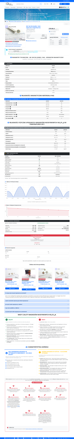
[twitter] (65, 7)
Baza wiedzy (20, 438)
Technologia (13, 7)
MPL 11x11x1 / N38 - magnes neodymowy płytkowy (11, 282)
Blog (27, 7)
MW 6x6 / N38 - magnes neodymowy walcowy (59, 282)
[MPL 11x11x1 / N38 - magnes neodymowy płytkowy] (12, 273)
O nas (16, 438)
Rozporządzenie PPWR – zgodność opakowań (13, 46)
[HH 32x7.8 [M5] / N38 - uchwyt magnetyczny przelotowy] (45, 273)
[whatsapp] (66, 7)
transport (53, 31)
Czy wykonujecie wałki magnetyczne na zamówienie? (16, 311)
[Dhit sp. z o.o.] (9, 4)
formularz (36, 50)
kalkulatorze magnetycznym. (33, 52)
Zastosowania (19, 7)
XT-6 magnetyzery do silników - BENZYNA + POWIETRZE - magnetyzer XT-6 (28, 282)
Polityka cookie (34, 438)
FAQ (5, 0)
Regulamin (46, 438)
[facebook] (64, 7)
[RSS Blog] (62, 7)
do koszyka (12, 288)
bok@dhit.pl (68, 0)
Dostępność (41, 438)
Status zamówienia (9, 0)
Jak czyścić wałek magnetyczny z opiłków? (13, 304)
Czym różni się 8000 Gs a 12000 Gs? (12, 308)
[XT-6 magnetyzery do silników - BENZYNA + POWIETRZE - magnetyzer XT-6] (29, 273)
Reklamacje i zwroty (52, 438)
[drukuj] (61, 7)
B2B (24, 7)
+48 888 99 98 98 (16, 50)
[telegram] (68, 7)
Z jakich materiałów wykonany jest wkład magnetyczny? (16, 300)
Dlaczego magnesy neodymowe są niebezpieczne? (34, 428)
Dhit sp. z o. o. (67, 438)
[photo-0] (15, 39)
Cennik (29, 7)
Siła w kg (6, 251)
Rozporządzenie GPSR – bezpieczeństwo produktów (13, 44)
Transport (34, 7)
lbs (48, 251)
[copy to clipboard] (59, 7)
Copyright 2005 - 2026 (60, 438)
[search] (41, 4)
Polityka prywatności (27, 438)
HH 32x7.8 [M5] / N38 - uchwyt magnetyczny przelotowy (44, 282)
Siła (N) (28, 251)
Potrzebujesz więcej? (64, 37)
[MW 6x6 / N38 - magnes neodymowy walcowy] (62, 273)
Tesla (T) (38, 256)
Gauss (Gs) (7, 256)
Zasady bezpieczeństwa (9, 438)
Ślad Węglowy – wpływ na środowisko (12, 43)
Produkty (7, 7)
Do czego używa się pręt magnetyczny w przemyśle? (15, 293)
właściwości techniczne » (32, 40)
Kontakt (38, 7)
